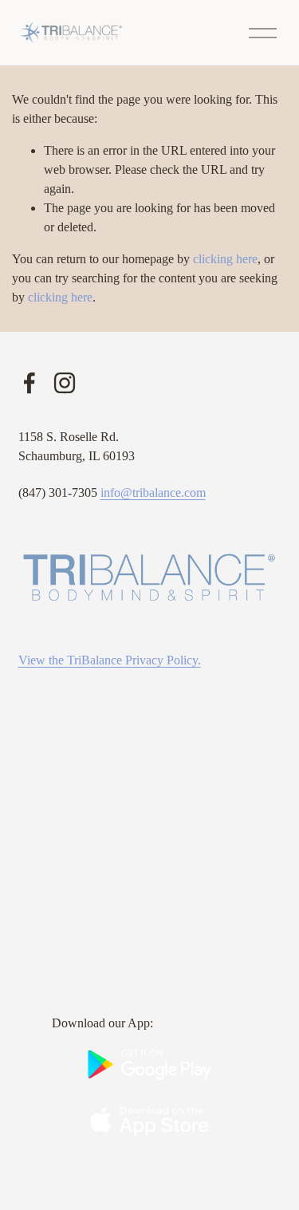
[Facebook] (29, 383)
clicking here (225, 259)
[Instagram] (64, 383)
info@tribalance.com (153, 492)
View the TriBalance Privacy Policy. (109, 660)
